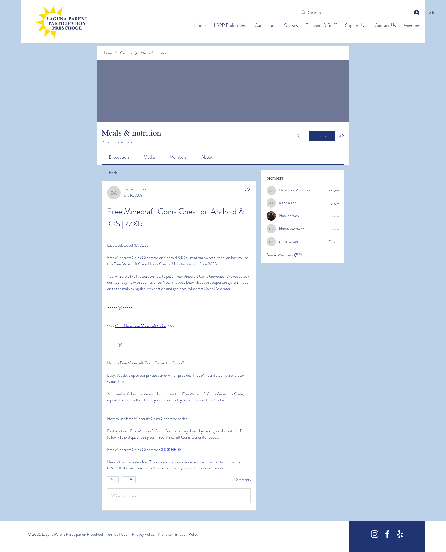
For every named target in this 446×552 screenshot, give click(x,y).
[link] (119, 157)
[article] (179, 346)
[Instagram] (375, 534)
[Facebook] (387, 534)
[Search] (297, 136)
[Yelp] (400, 534)
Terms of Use (116, 534)
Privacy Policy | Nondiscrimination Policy (164, 534)
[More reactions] (129, 479)
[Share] (247, 189)
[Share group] (341, 136)
